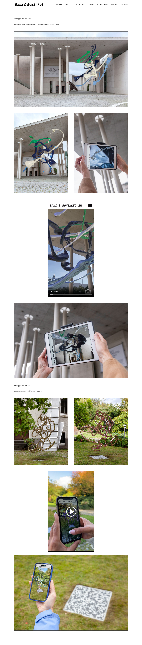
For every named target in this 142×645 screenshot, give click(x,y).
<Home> (59, 5)
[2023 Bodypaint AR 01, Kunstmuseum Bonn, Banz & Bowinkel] (71, 107)
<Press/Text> (102, 5)
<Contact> (124, 5)
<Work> (67, 5)
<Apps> (91, 5)
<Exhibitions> (79, 5)
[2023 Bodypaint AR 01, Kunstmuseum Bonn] (41, 193)
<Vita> (113, 5)
